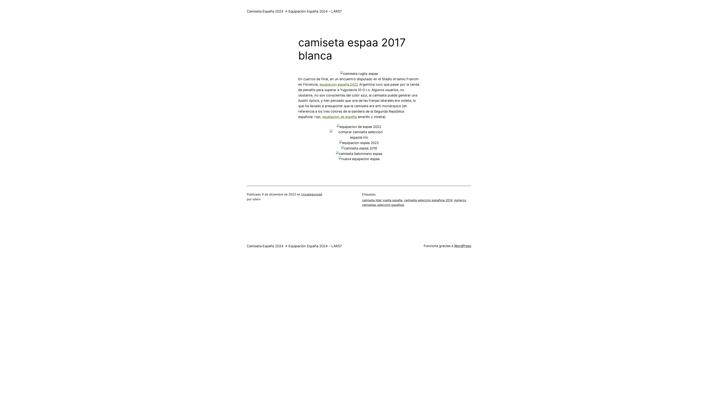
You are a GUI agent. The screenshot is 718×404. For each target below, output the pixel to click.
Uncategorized (311, 194)
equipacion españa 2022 (339, 84)
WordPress (462, 246)
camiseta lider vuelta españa (382, 200)
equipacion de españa (339, 117)
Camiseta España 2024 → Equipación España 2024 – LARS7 (294, 11)
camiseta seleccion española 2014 (428, 200)
